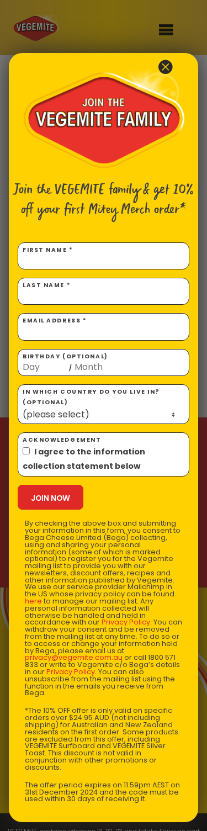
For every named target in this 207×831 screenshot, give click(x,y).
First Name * (48, 250)
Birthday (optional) (65, 362)
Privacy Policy (126, 622)
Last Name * (47, 285)
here (33, 601)
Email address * (55, 320)
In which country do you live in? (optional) (91, 397)
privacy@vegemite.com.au (74, 657)
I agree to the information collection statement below (84, 459)
